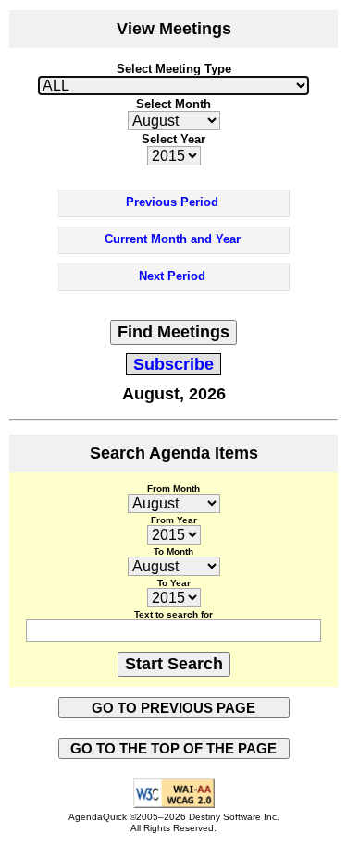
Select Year (173, 139)
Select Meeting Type (174, 69)
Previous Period (172, 202)
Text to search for (173, 614)
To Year (174, 583)
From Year (174, 520)
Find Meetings (173, 332)
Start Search (174, 664)
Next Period (172, 276)
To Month (173, 551)
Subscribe (173, 364)
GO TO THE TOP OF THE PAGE (173, 748)
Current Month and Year (173, 239)
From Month (173, 489)
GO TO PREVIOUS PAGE (173, 708)
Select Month (173, 104)
